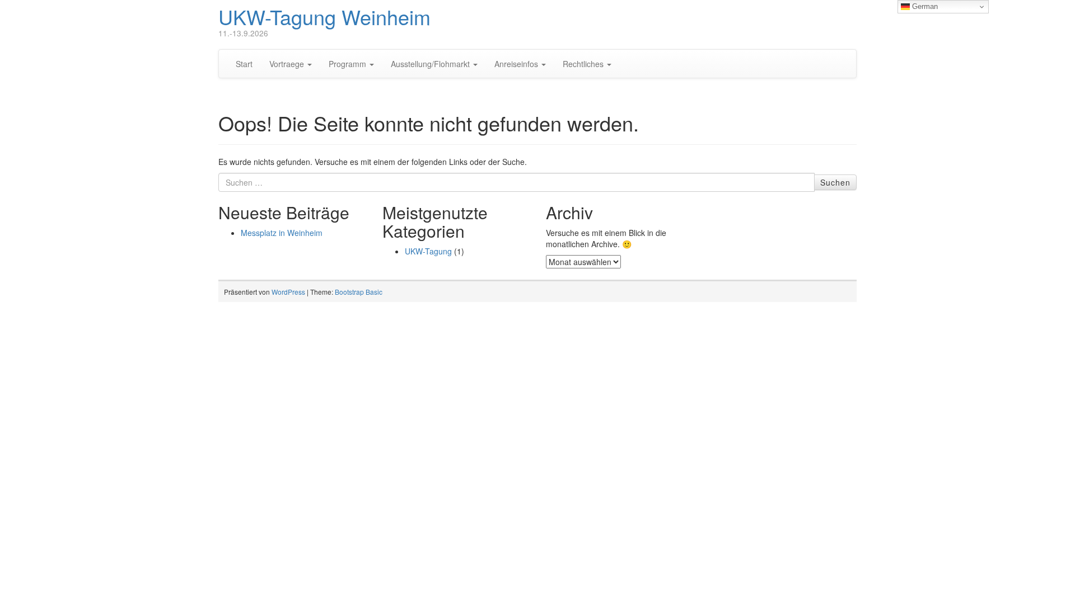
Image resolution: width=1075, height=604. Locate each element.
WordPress (288, 291)
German (924, 6)
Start (244, 63)
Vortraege (287, 63)
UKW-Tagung (428, 251)
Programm (348, 63)
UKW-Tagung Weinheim (324, 16)
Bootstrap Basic (358, 291)
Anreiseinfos (517, 63)
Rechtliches (584, 63)
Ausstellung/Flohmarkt (431, 63)
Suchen (835, 182)
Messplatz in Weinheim (281, 232)
